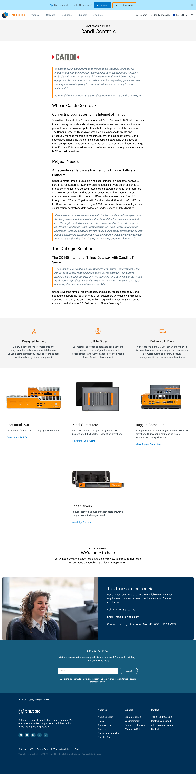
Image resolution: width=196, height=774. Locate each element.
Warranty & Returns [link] (134, 729)
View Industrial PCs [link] (17, 437)
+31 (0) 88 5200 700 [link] (124, 610)
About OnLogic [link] (105, 717)
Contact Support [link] (133, 717)
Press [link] (101, 721)
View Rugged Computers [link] (148, 444)
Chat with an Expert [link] (161, 721)
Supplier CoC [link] (104, 737)
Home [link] (19, 700)
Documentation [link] (132, 721)
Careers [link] (102, 729)
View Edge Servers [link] (81, 522)
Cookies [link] (78, 749)
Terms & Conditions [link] (62, 749)
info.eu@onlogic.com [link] (127, 617)
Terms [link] (84, 678)
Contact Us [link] (156, 729)
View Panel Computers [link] (83, 441)
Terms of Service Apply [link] (92, 754)
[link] (13, 15)
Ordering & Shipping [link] (135, 725)
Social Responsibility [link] (108, 733)
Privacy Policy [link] (43, 749)
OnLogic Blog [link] (105, 725)
